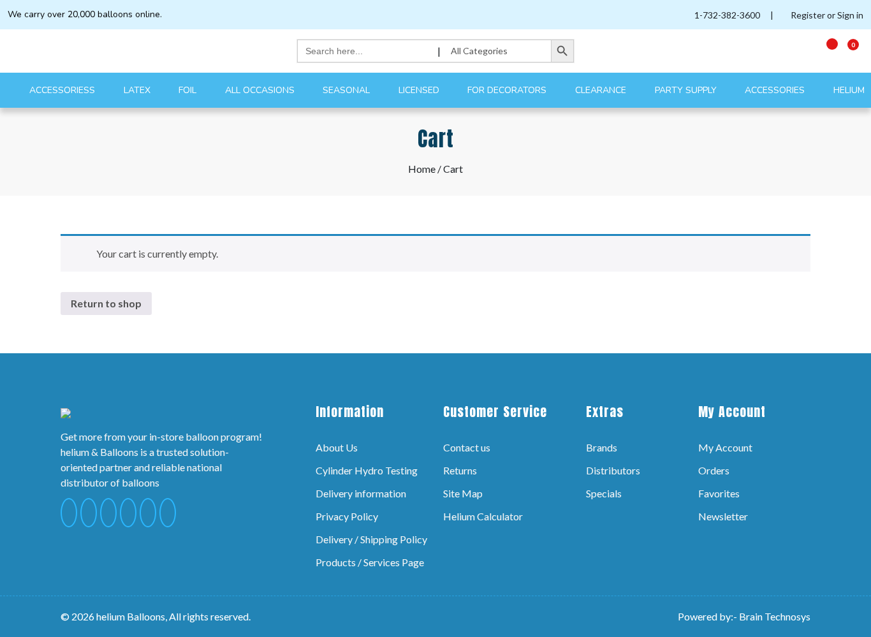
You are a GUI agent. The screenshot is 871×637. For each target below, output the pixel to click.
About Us (337, 447)
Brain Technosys (774, 616)
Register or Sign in (826, 15)
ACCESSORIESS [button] (63, 90)
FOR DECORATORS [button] (508, 90)
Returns (460, 470)
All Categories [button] (480, 50)
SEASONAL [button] (347, 90)
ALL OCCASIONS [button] (261, 90)
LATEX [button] (138, 90)
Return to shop (106, 303)
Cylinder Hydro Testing (367, 470)
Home (421, 169)
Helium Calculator (483, 516)
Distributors (613, 470)
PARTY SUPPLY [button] (687, 90)
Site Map (463, 493)
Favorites (719, 493)
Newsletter (723, 516)
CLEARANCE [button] (602, 90)
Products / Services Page (370, 562)
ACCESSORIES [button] (776, 90)
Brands (601, 447)
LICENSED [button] (420, 90)
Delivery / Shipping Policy (371, 539)
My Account (725, 447)
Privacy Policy (347, 516)
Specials (604, 493)
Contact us (466, 447)
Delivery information (361, 493)
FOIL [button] (189, 90)
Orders (713, 470)
